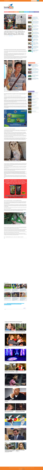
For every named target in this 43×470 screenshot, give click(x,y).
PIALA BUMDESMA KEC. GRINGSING (34, 105)
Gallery (31, 467)
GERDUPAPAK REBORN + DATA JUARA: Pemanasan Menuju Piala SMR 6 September (35, 26)
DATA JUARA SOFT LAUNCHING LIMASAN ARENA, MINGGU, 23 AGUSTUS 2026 (35, 50)
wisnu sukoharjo (18, 303)
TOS (22, 467)
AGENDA (7, 0)
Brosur (14, 467)
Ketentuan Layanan (29, 467)
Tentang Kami (25, 467)
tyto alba (21, 303)
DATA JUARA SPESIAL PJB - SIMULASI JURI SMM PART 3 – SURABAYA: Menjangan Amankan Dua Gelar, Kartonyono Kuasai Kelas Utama (35, 65)
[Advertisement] (27, 6)
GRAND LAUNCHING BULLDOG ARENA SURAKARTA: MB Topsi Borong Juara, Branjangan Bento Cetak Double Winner (35, 47)
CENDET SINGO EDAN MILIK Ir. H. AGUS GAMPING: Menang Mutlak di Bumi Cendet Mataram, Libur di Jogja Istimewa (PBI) (23, 299)
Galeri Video (16, 467)
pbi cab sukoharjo (12, 303)
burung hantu (23, 303)
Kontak (33, 467)
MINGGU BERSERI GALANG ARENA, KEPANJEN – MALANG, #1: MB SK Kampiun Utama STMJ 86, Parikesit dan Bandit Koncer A (35, 36)
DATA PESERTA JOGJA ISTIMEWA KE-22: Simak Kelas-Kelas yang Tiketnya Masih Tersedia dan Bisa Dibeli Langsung (15, 299)
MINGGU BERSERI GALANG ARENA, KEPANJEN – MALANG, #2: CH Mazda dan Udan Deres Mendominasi (35, 40)
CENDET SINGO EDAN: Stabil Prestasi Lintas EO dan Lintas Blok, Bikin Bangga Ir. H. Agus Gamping (23, 290)
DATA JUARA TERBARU (32, 62)
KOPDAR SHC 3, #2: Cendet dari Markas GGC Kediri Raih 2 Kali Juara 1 (8, 298)
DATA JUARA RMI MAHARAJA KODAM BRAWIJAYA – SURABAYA (35, 78)
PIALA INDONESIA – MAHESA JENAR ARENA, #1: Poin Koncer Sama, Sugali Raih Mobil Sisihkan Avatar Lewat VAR (35, 43)
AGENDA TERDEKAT (31, 91)
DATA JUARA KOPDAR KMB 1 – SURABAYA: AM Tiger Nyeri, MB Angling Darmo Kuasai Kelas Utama (35, 69)
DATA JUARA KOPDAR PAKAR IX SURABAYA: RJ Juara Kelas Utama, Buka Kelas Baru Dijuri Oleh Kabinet (35, 33)
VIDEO (9, 0)
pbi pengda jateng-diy (8, 303)
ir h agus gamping (15, 303)
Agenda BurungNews (20, 467)
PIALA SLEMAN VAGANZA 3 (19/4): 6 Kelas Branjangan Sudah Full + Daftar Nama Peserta (15, 290)
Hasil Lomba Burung (11, 467)
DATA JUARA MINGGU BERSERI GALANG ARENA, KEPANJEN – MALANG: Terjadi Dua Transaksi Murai (35, 29)
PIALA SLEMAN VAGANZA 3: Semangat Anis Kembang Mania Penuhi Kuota (8, 290)
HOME (5, 0)
